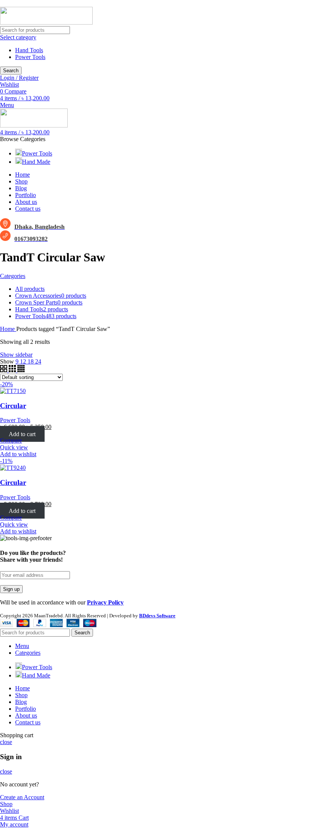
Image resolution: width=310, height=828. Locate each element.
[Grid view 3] (13, 370)
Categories (12, 276)
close (6, 742)
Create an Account (22, 797)
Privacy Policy (105, 602)
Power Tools (30, 57)
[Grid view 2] (4, 370)
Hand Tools (29, 50)
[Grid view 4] (21, 370)
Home (8, 329)
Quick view (14, 447)
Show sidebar (16, 354)
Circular (13, 406)
